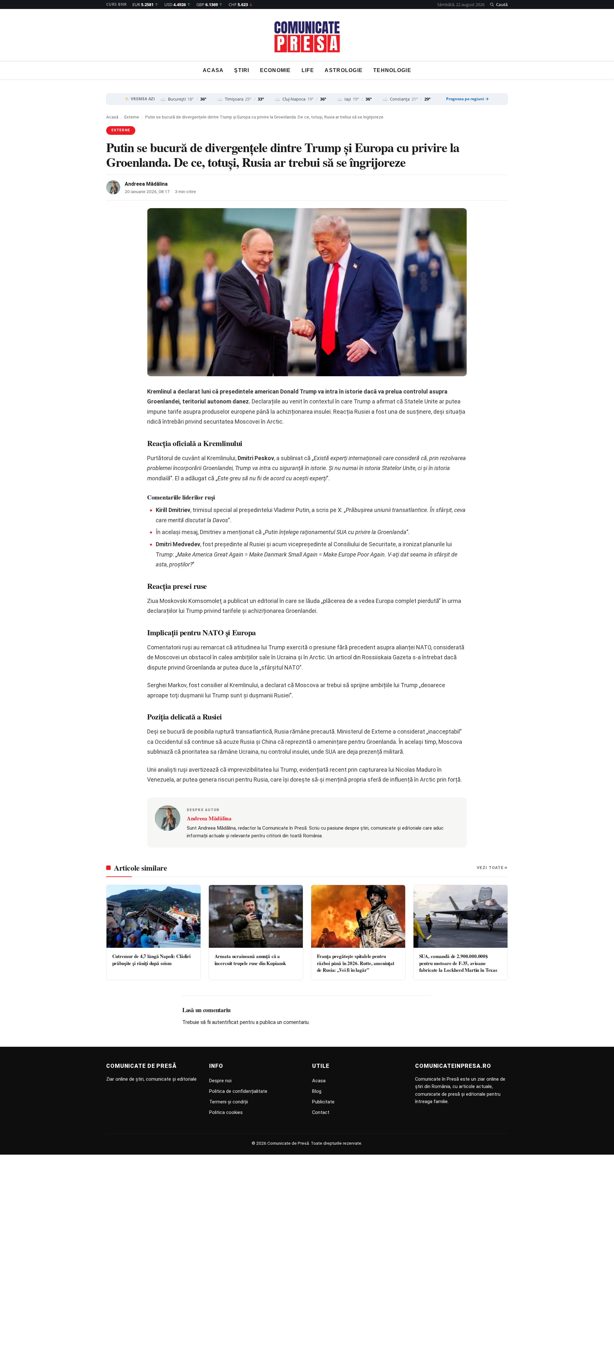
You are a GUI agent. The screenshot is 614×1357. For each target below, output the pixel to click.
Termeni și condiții (228, 1102)
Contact (320, 1112)
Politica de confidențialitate (238, 1091)
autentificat (225, 1022)
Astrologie (344, 70)
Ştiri (241, 70)
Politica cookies (226, 1112)
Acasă (112, 116)
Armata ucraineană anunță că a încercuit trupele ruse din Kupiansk (250, 959)
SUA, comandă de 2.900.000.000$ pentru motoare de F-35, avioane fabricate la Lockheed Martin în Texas (458, 963)
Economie (275, 70)
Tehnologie (392, 70)
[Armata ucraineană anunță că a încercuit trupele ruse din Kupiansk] (256, 916)
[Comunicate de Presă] (307, 36)
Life (308, 70)
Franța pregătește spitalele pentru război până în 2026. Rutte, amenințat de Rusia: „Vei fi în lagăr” (355, 963)
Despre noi (220, 1081)
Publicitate (323, 1102)
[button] (499, 4)
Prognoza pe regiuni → (467, 99)
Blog (316, 1091)
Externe (131, 116)
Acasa (213, 70)
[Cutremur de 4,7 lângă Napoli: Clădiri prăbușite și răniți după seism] (153, 916)
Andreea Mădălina (146, 184)
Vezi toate (490, 867)
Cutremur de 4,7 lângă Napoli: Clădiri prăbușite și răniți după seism (151, 959)
